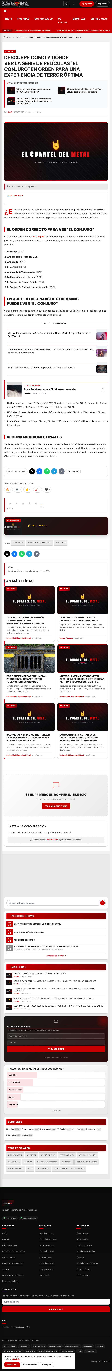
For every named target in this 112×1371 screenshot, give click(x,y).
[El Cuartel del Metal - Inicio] (15, 4)
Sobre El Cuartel (84, 1269)
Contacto (81, 1257)
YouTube (28, 1162)
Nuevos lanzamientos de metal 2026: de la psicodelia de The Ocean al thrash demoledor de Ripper (82, 679)
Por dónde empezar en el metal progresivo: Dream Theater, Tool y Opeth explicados (26, 679)
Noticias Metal (15, 1155)
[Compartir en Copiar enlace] (62, 471)
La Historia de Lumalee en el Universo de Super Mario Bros (79, 619)
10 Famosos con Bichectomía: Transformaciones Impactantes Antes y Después (25, 620)
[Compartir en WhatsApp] (47, 471)
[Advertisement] (56, 877)
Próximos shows (9, 1245)
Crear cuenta (82, 1233)
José (10, 112)
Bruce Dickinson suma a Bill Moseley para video (24, 30)
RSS (100, 1362)
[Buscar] (74, 4)
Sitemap (94, 1362)
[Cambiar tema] (66, 4)
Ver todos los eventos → (56, 956)
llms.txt (107, 1362)
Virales (45, 1275)
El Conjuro (38, 236)
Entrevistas (99, 18)
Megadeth (67, 1162)
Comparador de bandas (12, 1275)
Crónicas (79, 18)
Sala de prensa (9, 1257)
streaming (60, 543)
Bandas (5, 1239)
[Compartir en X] (32, 471)
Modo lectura (18, 471)
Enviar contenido (84, 1245)
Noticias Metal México (86, 1162)
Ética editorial (83, 1275)
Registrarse (103, 4)
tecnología (13, 1162)
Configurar (46, 1365)
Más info (16, 1359)
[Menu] (5, 11)
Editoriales (47, 1269)
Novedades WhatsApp (47, 1162)
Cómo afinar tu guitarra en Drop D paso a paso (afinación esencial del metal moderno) (79, 737)
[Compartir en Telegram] (54, 471)
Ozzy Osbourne (15, 1169)
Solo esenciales (30, 1365)
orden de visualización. (39, 543)
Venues (5, 1269)
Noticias (23, 18)
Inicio (8, 18)
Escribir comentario (56, 806)
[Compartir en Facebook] (39, 471)
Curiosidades (43, 18)
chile (30, 1169)
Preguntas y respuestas (12, 1263)
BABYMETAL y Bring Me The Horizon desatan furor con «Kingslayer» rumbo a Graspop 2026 (28, 737)
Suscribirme (57, 1049)
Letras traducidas (10, 1281)
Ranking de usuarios (86, 1251)
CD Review (63, 20)
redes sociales (67, 1155)
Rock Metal (47, 1245)
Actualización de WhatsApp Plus (69, 1169)
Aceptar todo (12, 1365)
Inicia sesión (52, 840)
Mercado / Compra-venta (13, 1251)
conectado (36, 832)
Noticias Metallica (87, 1155)
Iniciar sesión (82, 1239)
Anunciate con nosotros (87, 1263)
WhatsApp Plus (48, 1155)
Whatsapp (31, 1155)
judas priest (43, 1169)
